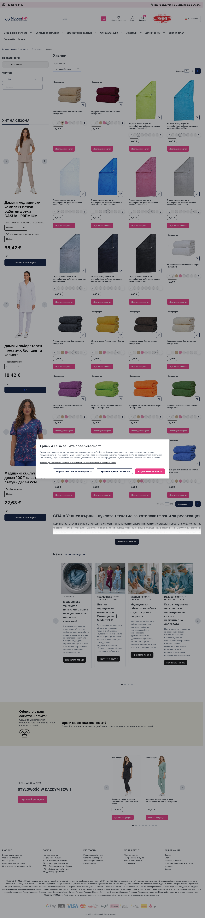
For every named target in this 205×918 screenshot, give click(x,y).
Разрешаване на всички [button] (150, 471)
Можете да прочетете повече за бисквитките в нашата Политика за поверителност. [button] (78, 462)
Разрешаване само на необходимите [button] (73, 471)
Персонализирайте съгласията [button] (115, 471)
